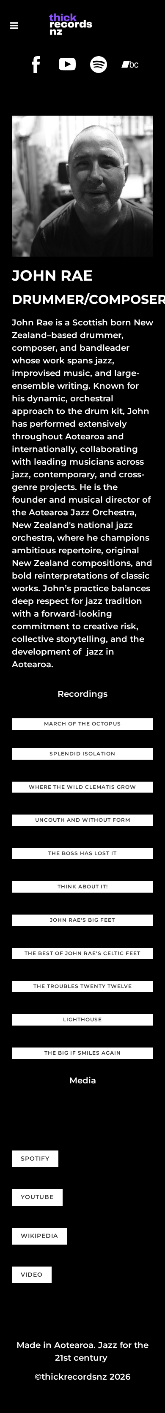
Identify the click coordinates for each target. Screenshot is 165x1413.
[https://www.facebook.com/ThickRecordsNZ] (36, 64)
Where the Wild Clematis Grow (82, 787)
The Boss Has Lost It (82, 853)
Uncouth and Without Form (82, 820)
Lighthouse (82, 1019)
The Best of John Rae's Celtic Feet (82, 953)
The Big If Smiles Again (82, 1053)
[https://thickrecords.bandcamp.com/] (129, 64)
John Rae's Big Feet (82, 920)
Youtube (37, 1197)
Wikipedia (39, 1236)
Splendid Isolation (83, 753)
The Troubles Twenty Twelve (82, 986)
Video (32, 1274)
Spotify (35, 1158)
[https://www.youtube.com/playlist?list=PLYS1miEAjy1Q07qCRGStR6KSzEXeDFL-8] (67, 64)
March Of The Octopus (82, 723)
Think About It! (83, 886)
